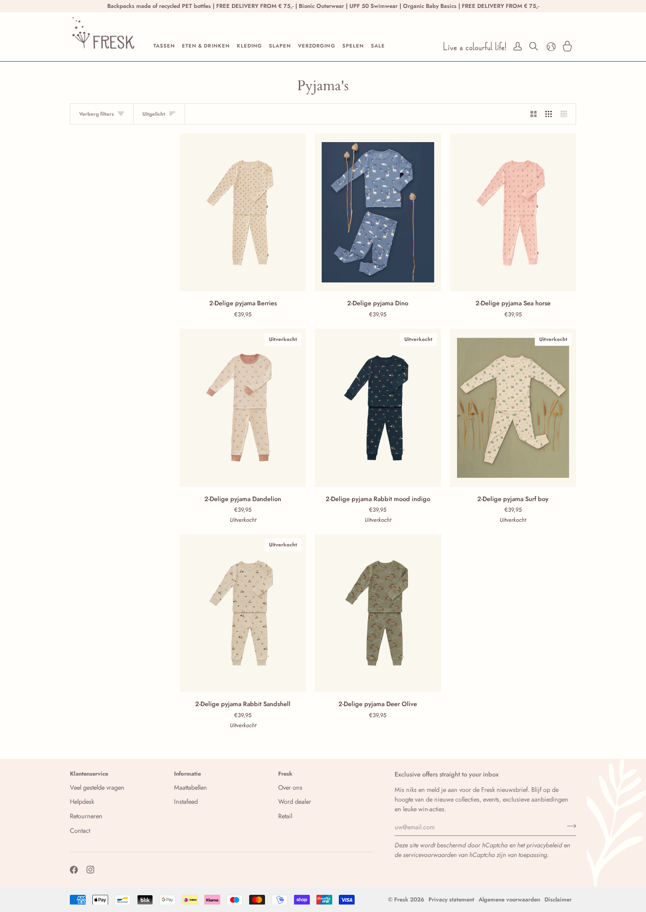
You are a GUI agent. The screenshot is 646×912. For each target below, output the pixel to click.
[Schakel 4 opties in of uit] (566, 114)
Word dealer (294, 801)
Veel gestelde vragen (97, 787)
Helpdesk (82, 801)
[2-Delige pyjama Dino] (378, 212)
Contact (80, 830)
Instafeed (186, 801)
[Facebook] (74, 870)
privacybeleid (544, 845)
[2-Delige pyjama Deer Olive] (378, 613)
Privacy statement (451, 899)
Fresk (401, 899)
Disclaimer (558, 899)
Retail (285, 815)
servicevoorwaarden (430, 854)
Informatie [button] (187, 773)
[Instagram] (90, 870)
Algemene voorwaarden (509, 899)
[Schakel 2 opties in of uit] (533, 114)
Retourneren (86, 815)
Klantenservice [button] (89, 773)
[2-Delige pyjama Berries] (243, 212)
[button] (164, 46)
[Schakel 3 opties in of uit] (548, 114)
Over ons (290, 787)
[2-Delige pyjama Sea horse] (513, 212)
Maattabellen (190, 787)
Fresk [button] (285, 773)
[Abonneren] (569, 826)
